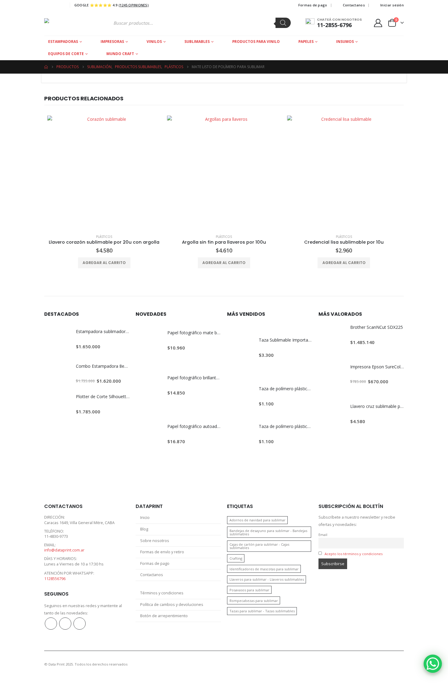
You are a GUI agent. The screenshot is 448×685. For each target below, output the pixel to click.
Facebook (51, 623)
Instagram (65, 623)
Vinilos (154, 41)
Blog (144, 529)
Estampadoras (63, 41)
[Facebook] (48, 5)
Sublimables (197, 41)
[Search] (283, 23)
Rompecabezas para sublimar (253, 600)
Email (322, 534)
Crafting (235, 558)
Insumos (345, 41)
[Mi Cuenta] (378, 23)
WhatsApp (79, 623)
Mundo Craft (120, 53)
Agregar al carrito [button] (104, 262)
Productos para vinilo (256, 41)
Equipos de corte (66, 53)
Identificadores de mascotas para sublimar (264, 569)
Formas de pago (312, 5)
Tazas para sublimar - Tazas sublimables (262, 611)
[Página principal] (46, 67)
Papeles (306, 41)
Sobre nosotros (154, 540)
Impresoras (112, 41)
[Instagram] (59, 5)
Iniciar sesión (392, 5)
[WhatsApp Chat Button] (433, 664)
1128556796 (55, 578)
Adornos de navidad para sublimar (257, 520)
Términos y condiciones (161, 593)
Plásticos (104, 237)
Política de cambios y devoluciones (171, 604)
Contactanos (354, 5)
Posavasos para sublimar (249, 590)
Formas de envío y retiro (162, 552)
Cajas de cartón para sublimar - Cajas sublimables (259, 546)
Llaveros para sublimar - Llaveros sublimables (266, 579)
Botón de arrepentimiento (164, 615)
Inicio (145, 517)
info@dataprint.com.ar (64, 550)
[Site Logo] (67, 22)
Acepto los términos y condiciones (353, 553)
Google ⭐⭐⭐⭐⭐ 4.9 (111, 5)
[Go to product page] (104, 172)
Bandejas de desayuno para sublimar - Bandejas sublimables (268, 532)
